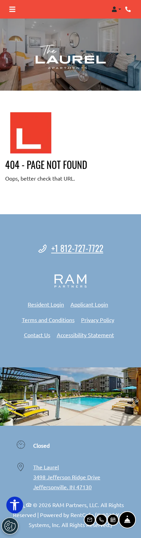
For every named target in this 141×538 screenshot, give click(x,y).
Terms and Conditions (48, 319)
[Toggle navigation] (12, 9)
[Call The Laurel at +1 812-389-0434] (129, 9)
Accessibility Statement (85, 334)
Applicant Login (89, 304)
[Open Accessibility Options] (14, 506)
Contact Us (37, 334)
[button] (116, 9)
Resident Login (46, 304)
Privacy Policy (97, 319)
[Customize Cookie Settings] (9, 526)
